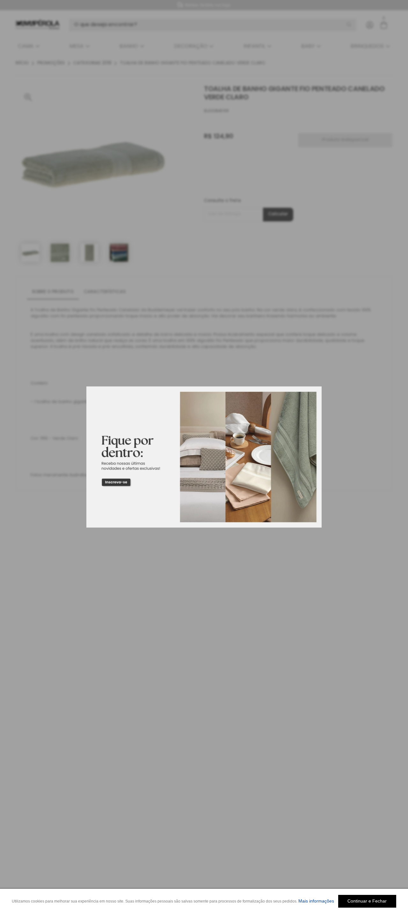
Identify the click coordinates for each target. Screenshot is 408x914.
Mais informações (316, 901)
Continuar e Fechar (367, 901)
